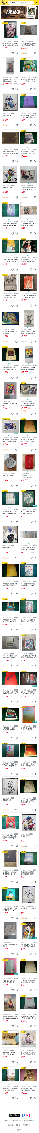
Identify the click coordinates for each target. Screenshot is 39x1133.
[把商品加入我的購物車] (16, 53)
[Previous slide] (3, 29)
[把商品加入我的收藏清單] (12, 53)
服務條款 (11, 1125)
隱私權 (18, 1125)
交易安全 (20, 1130)
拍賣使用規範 (26, 1125)
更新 (33, 1120)
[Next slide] (17, 29)
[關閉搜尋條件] (19, 3)
